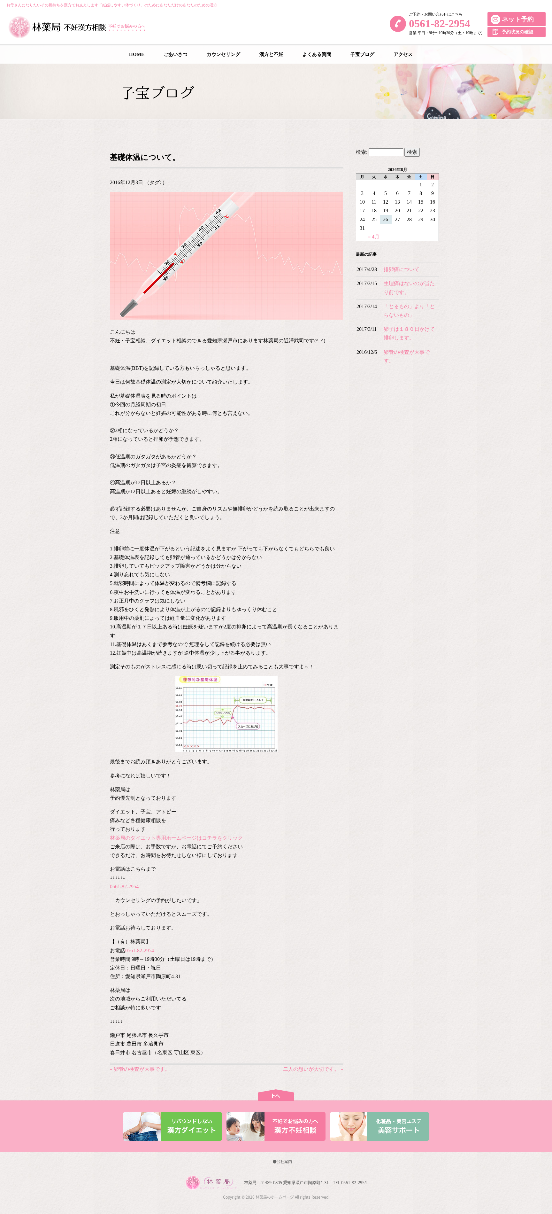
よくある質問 (317, 54)
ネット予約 (518, 19)
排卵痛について (401, 269)
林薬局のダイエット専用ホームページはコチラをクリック (176, 838)
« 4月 (373, 236)
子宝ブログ (362, 54)
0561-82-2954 (439, 23)
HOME (136, 54)
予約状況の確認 (517, 31)
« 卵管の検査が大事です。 (140, 1069)
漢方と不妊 (271, 54)
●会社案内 (282, 1161)
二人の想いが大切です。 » (313, 1069)
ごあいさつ (176, 54)
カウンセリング (223, 54)
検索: (361, 152)
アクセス (403, 54)
